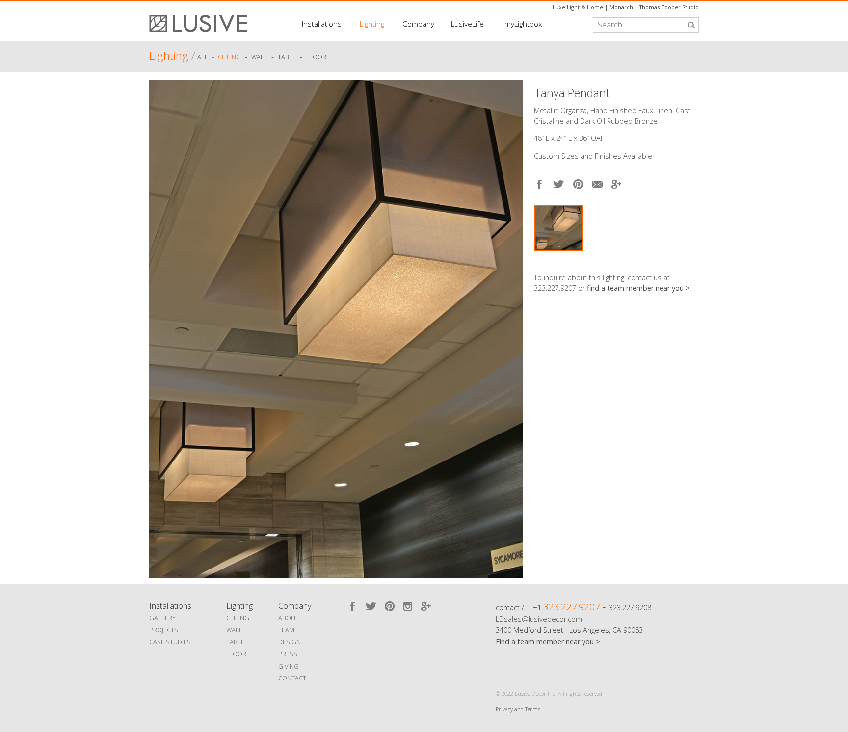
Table (287, 57)
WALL (234, 629)
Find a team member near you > (548, 641)
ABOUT (288, 617)
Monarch (621, 7)
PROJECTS (163, 629)
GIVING (288, 666)
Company (418, 23)
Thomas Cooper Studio (669, 7)
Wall (259, 57)
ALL (203, 57)
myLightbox (523, 23)
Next (691, 260)
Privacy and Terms (518, 709)
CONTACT (292, 678)
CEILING (237, 617)
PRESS (287, 654)
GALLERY (162, 617)
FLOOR (236, 654)
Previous (159, 326)
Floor (316, 57)
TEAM (286, 629)
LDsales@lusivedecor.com (539, 619)
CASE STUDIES (170, 641)
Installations (322, 23)
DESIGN (289, 641)
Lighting (372, 23)
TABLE (235, 641)
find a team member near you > (638, 288)
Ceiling (229, 57)
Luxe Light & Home (578, 7)
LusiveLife (467, 23)
